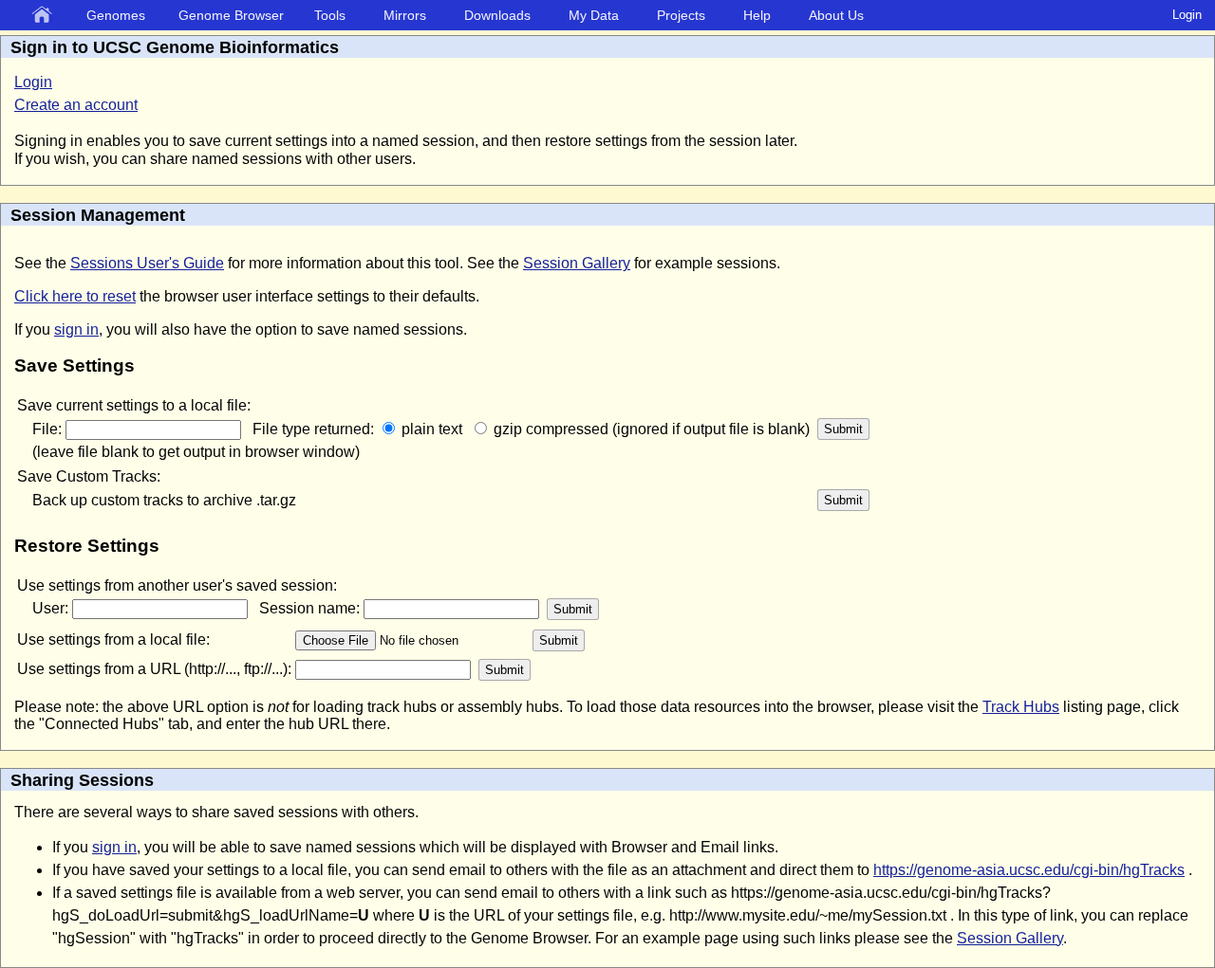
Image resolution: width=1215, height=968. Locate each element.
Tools (330, 15)
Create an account (76, 105)
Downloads (497, 15)
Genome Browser (231, 15)
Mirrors (404, 15)
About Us (836, 15)
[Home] (45, 16)
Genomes (115, 15)
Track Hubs (1020, 707)
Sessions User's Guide (147, 263)
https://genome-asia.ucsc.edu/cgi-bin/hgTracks (1029, 870)
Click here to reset (75, 296)
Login (1187, 15)
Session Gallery (576, 263)
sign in (76, 329)
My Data (594, 15)
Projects (681, 15)
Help (757, 15)
